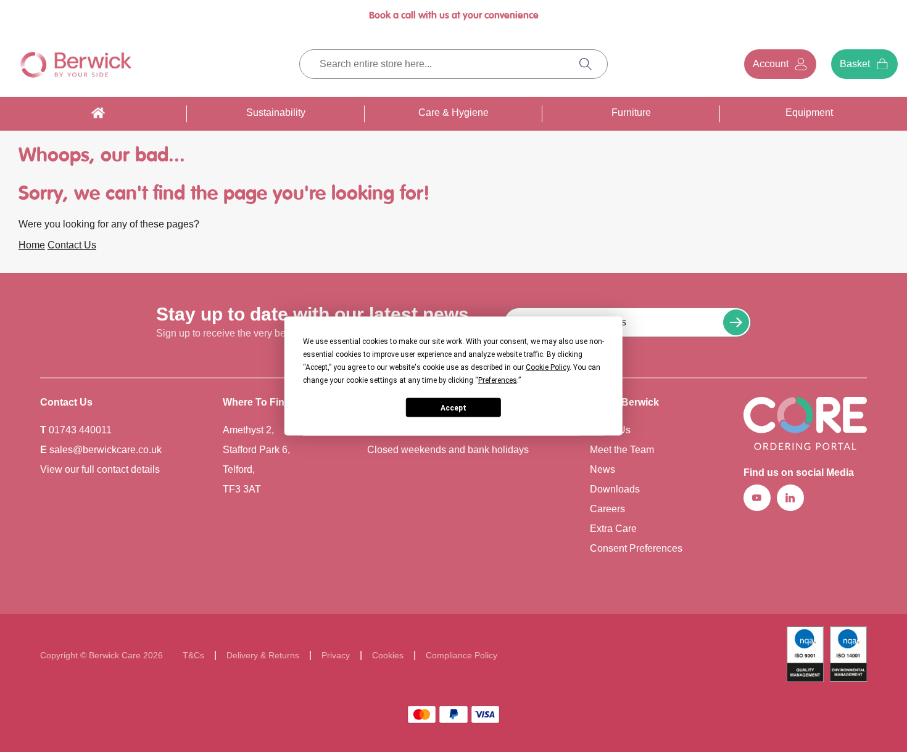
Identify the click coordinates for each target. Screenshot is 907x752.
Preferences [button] (497, 380)
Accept (453, 407)
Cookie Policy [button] (547, 367)
